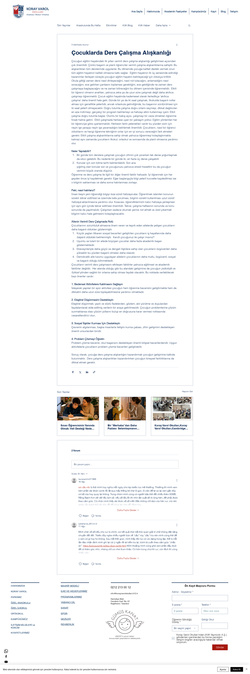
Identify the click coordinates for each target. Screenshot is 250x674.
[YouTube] (6, 662)
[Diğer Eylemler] (177, 44)
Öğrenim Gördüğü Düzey (182, 620)
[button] (213, 11)
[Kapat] (246, 669)
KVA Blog (128, 25)
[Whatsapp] (6, 651)
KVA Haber (144, 25)
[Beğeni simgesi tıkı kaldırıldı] (80, 516)
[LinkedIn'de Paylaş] (87, 372)
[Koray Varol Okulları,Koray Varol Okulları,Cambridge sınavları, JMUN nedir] (172, 408)
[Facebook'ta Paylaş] (72, 372)
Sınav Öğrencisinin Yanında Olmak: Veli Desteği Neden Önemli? (77, 427)
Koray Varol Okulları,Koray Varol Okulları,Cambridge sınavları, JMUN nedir (171, 427)
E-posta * (177, 604)
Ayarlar (223, 669)
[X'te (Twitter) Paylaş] (80, 372)
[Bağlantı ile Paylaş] (94, 372)
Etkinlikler (111, 25)
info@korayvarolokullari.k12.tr (124, 593)
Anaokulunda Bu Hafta (88, 25)
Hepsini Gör (187, 391)
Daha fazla (161, 25)
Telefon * (206, 604)
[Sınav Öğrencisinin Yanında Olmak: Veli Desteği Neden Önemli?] (78, 408)
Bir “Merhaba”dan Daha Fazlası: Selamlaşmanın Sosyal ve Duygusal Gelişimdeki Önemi (122, 427)
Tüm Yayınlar (63, 25)
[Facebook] (6, 656)
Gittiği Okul (208, 619)
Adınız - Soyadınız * (182, 592)
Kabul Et (237, 669)
